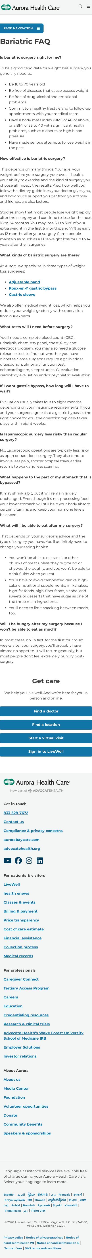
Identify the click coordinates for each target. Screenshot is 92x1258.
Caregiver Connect (21, 979)
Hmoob (40, 1200)
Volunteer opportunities (26, 1106)
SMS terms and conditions (43, 1248)
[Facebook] (18, 861)
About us (12, 1079)
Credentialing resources (26, 1015)
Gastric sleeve (22, 294)
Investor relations (20, 1056)
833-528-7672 (16, 813)
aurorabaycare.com (22, 840)
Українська (12, 1210)
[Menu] (88, 6)
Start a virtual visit (46, 738)
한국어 (73, 1200)
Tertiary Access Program (27, 988)
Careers (11, 997)
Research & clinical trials (27, 1024)
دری (53, 1194)
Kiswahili (71, 1205)
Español (9, 1194)
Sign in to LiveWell (46, 751)
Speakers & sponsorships (27, 1133)
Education (13, 1006)
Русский (44, 1205)
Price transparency (21, 920)
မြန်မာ (31, 1194)
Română (29, 1205)
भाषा (30, 1200)
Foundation (14, 1097)
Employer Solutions (22, 1047)
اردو (26, 1210)
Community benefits (23, 1124)
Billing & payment (21, 911)
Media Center (16, 1088)
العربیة (21, 1194)
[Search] (80, 6)
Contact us (14, 822)
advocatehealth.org (22, 848)
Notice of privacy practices (44, 1237)
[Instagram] (29, 861)
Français (64, 1194)
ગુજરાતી (77, 1194)
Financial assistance (23, 938)
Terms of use (13, 1248)
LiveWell (12, 884)
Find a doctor (46, 711)
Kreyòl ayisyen (14, 1200)
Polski (15, 1205)
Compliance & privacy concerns (33, 831)
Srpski (57, 1205)
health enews (16, 893)
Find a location (46, 725)
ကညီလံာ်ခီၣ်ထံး (57, 1200)
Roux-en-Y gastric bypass (33, 288)
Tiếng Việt (38, 1210)
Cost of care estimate (24, 929)
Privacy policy (13, 1237)
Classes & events (20, 902)
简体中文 (43, 1194)
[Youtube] (7, 861)
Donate (10, 1115)
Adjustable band (24, 282)
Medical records (18, 956)
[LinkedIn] (39, 861)
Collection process (21, 947)
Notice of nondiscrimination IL (58, 1243)
